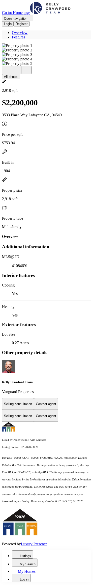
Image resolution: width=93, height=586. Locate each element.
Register (22, 24)
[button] (46, 45)
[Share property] (27, 70)
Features (18, 37)
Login (8, 24)
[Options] (7, 70)
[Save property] (17, 70)
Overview (20, 32)
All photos (11, 77)
